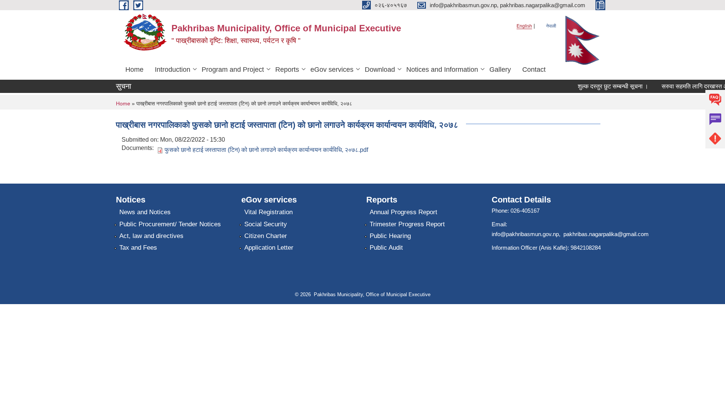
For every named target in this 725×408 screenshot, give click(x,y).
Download (380, 69)
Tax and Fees (138, 247)
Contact (534, 69)
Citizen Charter (265, 236)
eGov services (331, 69)
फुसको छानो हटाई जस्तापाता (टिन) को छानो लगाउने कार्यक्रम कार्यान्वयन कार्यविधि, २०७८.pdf (266, 150)
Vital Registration (268, 212)
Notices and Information (442, 69)
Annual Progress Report (403, 212)
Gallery (500, 69)
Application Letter (268, 247)
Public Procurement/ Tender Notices (170, 224)
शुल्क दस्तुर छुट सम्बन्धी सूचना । (609, 86)
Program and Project (233, 69)
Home (134, 69)
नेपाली (551, 26)
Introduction (172, 69)
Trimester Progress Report (407, 224)
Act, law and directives (151, 236)
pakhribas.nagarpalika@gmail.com (606, 234)
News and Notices (145, 212)
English (524, 26)
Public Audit (386, 247)
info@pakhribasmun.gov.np (525, 234)
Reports (287, 69)
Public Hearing (390, 236)
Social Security (265, 224)
